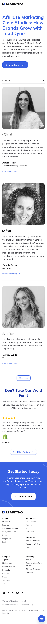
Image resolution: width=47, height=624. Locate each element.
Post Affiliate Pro (8, 561)
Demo (4, 529)
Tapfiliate (5, 554)
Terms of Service (10, 595)
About (28, 554)
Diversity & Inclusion (33, 563)
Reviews (29, 519)
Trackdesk (6, 574)
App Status (26, 595)
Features (5, 519)
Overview (6, 516)
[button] (42, 3)
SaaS (28, 542)
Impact (4, 571)
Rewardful (6, 564)
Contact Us (30, 567)
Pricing (5, 536)
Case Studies (31, 516)
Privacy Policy (27, 599)
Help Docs (30, 526)
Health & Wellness (33, 535)
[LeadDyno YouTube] (17, 587)
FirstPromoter (7, 557)
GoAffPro (5, 568)
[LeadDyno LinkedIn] (22, 587)
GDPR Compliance (10, 599)
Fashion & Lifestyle (33, 538)
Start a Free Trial (15, 64)
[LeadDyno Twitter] (13, 587)
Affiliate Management (10, 523)
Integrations (6, 533)
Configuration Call (9, 526)
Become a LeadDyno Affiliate (34, 558)
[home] (12, 3)
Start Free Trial (23, 490)
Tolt (3, 578)
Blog (28, 523)
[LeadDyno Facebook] (8, 587)
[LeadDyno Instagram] (3, 587)
